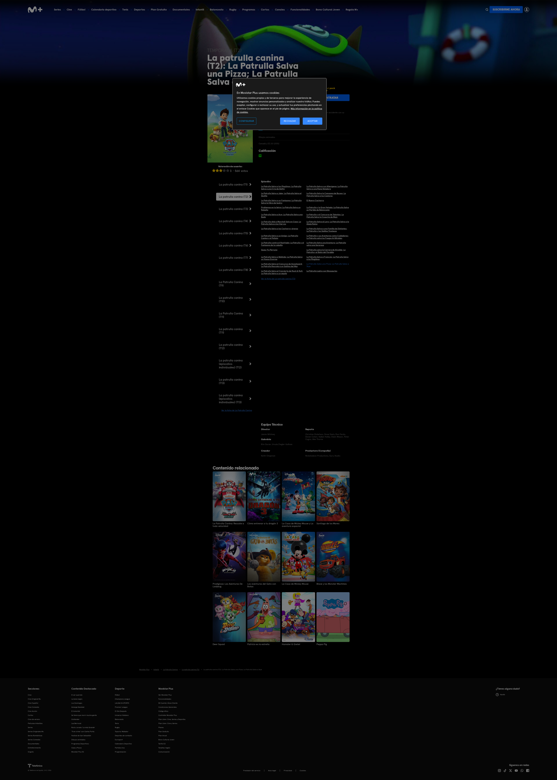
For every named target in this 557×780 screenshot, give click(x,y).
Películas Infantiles (35, 723)
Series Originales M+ (36, 732)
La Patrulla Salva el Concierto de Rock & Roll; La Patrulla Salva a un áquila (282, 272)
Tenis (125, 9)
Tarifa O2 (162, 744)
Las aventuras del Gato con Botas (261, 585)
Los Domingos (76, 703)
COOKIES (303, 771)
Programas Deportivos (80, 744)
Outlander (75, 719)
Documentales (181, 9)
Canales (280, 9)
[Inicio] (35, 9)
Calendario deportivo (103, 9)
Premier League (121, 707)
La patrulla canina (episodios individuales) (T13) (231, 398)
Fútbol (81, 9)
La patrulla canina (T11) (231, 330)
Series (57, 9)
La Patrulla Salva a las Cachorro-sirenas (279, 228)
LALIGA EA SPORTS (122, 703)
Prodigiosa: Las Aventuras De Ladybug (228, 585)
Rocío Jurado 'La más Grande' (83, 727)
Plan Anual (162, 736)
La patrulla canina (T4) (233, 221)
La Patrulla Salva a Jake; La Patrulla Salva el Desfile (281, 194)
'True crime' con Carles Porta (82, 732)
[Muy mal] (213, 170)
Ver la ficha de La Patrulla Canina (236, 410)
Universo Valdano (122, 715)
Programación (120, 752)
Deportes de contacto (123, 736)
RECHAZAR (290, 121)
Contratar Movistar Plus (167, 715)
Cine (69, 9)
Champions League (122, 699)
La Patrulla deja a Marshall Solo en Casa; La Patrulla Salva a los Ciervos (281, 222)
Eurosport (119, 740)
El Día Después (120, 711)
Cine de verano (34, 719)
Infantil (200, 9)
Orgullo (31, 752)
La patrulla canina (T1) (233, 184)
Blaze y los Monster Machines (332, 584)
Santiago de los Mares (328, 523)
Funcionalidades (300, 9)
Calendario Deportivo (123, 744)
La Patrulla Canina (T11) (231, 315)
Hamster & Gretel (291, 644)
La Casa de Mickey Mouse (295, 584)
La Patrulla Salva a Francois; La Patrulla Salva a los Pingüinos (327, 258)
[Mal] (217, 170)
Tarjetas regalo (164, 748)
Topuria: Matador (121, 732)
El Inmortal (75, 711)
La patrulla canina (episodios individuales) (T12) (231, 364)
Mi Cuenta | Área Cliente (168, 703)
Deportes (139, 9)
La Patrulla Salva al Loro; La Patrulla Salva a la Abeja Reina (327, 222)
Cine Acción (32, 711)
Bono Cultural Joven (328, 9)
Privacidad (288, 771)
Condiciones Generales (167, 707)
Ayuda (502, 694)
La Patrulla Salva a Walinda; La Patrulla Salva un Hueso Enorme (281, 258)
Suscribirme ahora (506, 9)
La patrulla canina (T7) (233, 257)
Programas (248, 9)
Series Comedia (34, 740)
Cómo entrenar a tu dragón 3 (262, 523)
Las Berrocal (76, 723)
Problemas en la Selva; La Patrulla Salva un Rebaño (281, 208)
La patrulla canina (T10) (231, 299)
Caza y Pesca (76, 748)
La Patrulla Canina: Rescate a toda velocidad (228, 524)
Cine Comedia (33, 707)
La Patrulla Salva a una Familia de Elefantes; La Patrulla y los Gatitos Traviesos (326, 229)
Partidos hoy (120, 748)
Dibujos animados (78, 740)
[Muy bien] (227, 170)
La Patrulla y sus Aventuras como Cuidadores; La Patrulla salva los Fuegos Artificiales (327, 237)
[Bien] (224, 170)
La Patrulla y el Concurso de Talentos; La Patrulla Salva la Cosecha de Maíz (325, 215)
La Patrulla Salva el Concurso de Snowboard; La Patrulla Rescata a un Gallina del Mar (281, 265)
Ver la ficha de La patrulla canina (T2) (278, 279)
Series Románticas (35, 736)
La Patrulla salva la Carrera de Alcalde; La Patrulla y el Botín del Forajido (326, 251)
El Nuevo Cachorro (315, 200)
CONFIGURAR (246, 121)
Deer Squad (219, 644)
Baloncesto (217, 9)
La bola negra (76, 699)
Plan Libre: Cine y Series (167, 723)
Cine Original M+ (34, 699)
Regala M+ (352, 9)
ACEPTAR (313, 121)
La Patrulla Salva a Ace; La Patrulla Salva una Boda (282, 215)
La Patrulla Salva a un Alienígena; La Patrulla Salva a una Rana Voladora (327, 187)
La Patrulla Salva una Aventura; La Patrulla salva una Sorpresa (326, 244)
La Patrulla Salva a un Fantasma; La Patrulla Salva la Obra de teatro (281, 201)
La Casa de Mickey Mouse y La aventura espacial (297, 524)
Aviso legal (272, 771)
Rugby (232, 9)
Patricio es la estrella (258, 644)
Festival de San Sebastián (81, 736)
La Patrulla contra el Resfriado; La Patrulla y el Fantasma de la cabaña (282, 244)
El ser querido (76, 695)
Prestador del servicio (251, 771)
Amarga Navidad (77, 707)
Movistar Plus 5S (77, 752)
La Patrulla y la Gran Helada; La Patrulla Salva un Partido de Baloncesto (327, 208)
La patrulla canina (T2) (233, 196)
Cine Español (33, 703)
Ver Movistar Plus (165, 695)
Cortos (265, 9)
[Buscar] (487, 9)
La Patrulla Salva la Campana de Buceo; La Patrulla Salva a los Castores (326, 194)
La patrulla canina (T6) (233, 245)
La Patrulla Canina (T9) (231, 283)
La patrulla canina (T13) (231, 381)
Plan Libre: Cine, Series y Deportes (171, 719)
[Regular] (220, 170)
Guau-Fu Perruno (269, 250)
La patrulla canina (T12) (231, 346)
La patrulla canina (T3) (233, 209)
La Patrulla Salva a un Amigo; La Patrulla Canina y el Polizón (279, 237)
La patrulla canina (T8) (233, 270)
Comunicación (164, 752)
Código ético (163, 711)
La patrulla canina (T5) (233, 233)
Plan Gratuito (159, 9)
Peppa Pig (322, 644)
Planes (161, 727)
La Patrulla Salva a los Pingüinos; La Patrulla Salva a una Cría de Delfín (281, 187)
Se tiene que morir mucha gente (84, 715)
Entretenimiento (34, 748)
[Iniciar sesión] (526, 9)
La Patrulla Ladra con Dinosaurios (321, 271)
